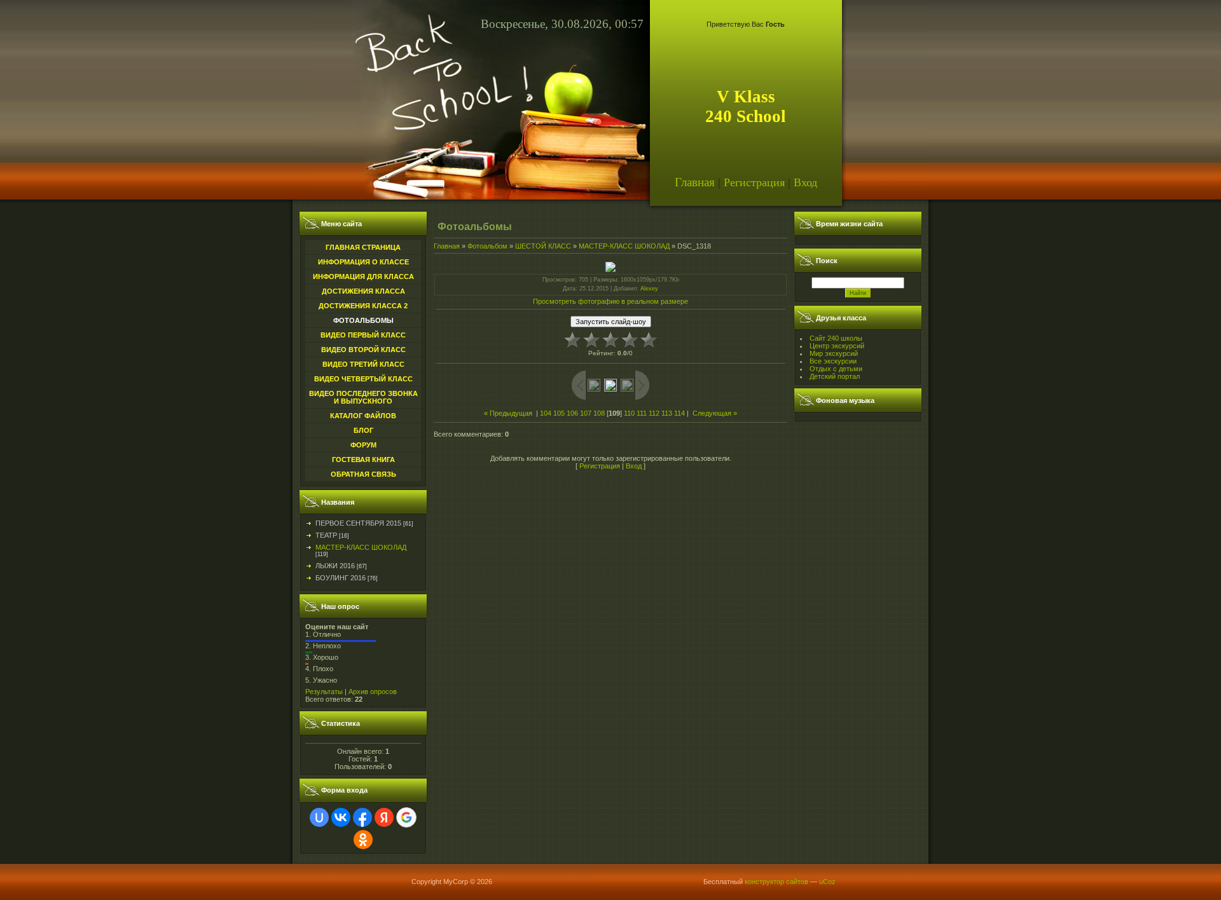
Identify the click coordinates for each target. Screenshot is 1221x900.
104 (545, 413)
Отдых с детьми (836, 368)
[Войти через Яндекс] (384, 817)
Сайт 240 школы (836, 338)
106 (572, 413)
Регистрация (754, 182)
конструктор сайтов (776, 881)
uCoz (827, 881)
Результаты (324, 691)
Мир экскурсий (834, 353)
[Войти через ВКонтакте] (340, 817)
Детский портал (835, 376)
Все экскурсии (833, 361)
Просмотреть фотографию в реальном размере (610, 301)
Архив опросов (372, 691)
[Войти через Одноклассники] (363, 839)
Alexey (649, 288)
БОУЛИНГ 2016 (340, 578)
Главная (695, 182)
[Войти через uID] (319, 817)
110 (629, 413)
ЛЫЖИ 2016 (335, 565)
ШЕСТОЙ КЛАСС (543, 246)
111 (642, 413)
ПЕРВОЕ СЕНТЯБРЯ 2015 (358, 523)
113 (666, 413)
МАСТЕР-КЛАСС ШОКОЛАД (360, 547)
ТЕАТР (326, 535)
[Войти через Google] (406, 817)
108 (599, 413)
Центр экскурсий (837, 346)
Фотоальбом (487, 246)
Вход (805, 182)
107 (585, 413)
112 (654, 413)
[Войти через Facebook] (362, 817)
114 (679, 413)
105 (559, 413)
